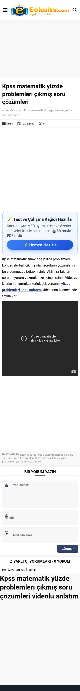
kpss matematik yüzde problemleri (40, 458)
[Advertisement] (40, 170)
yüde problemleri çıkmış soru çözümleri (34, 459)
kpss (23, 454)
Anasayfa (7, 110)
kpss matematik (36, 454)
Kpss (19, 110)
